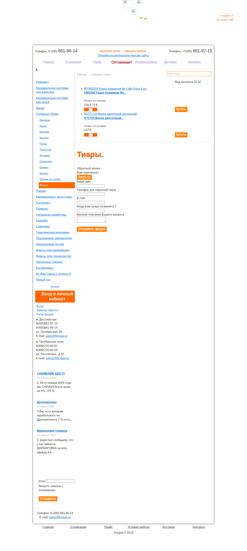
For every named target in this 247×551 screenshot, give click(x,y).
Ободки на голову (50, 179)
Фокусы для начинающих (53, 250)
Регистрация (45, 314)
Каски (43, 125)
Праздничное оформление (54, 238)
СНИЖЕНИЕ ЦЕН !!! (51, 373)
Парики (41, 191)
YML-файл (54, 287)
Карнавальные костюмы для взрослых (52, 90)
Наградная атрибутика (51, 214)
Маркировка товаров (52, 430)
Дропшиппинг (47, 402)
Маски (40, 108)
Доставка (170, 62)
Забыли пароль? (48, 310)
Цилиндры (46, 161)
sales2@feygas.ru (57, 358)
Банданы (45, 120)
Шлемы (44, 167)
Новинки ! (42, 82)
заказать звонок (135, 50)
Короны (44, 137)
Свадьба (42, 220)
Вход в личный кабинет (57, 296)
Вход (40, 306)
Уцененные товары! (49, 261)
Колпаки (44, 131)
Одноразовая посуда (50, 244)
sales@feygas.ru (56, 335)
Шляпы (44, 173)
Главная (48, 62)
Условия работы (146, 62)
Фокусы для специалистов (53, 256)
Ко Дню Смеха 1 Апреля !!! (53, 273)
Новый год (43, 279)
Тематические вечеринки (52, 232)
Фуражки (45, 155)
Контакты (194, 62)
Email (42, 481)
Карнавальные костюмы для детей (52, 100)
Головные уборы (47, 113)
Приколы (42, 208)
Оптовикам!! (121, 62)
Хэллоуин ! (43, 202)
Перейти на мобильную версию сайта (123, 55)
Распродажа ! (45, 267)
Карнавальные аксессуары (54, 196)
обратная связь (109, 50)
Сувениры (43, 226)
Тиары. (44, 185)
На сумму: (224, 17)
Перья (43, 143)
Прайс (97, 62)
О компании (73, 62)
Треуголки (46, 149)
